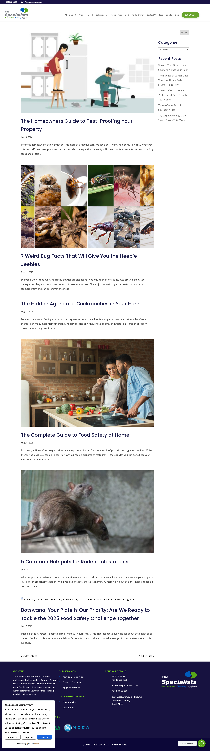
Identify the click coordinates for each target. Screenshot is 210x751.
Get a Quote (190, 15)
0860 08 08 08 (118, 676)
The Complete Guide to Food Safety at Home (75, 435)
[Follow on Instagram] (180, 697)
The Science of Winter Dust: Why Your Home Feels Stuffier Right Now (173, 80)
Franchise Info (165, 15)
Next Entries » (146, 656)
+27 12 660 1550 (119, 680)
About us (69, 15)
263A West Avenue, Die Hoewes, (127, 696)
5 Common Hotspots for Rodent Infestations (74, 561)
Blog (177, 15)
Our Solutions (98, 15)
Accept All (44, 737)
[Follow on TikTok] (195, 697)
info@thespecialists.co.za (125, 685)
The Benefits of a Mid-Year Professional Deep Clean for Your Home (173, 95)
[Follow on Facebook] (173, 697)
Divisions (82, 15)
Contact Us (152, 15)
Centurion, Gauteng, (121, 700)
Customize (13, 737)
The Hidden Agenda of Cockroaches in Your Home (81, 303)
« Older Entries (29, 656)
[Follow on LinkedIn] (188, 697)
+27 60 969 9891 (120, 690)
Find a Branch (138, 15)
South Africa (117, 704)
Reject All (29, 737)
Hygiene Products (118, 15)
